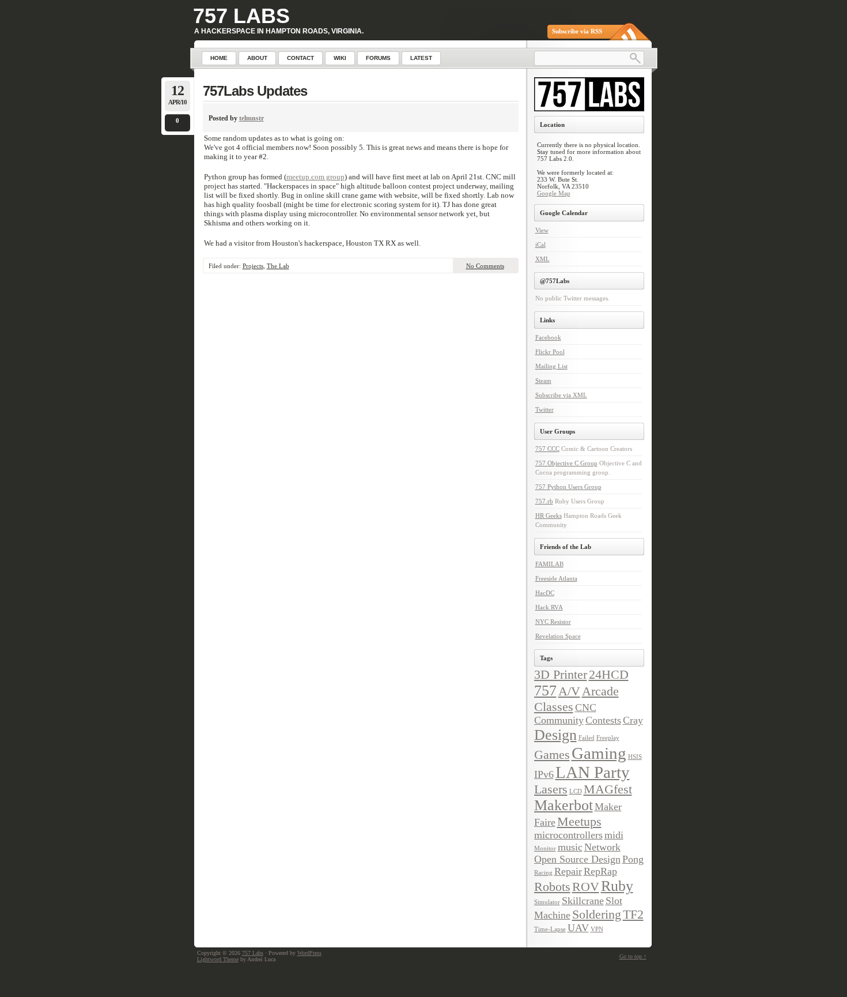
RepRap (600, 871)
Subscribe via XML (561, 395)
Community (559, 720)
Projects (253, 265)
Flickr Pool (550, 351)
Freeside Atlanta (556, 578)
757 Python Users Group (568, 486)
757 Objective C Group (566, 463)
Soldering (596, 914)
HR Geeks (548, 515)
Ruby (617, 886)
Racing (543, 873)
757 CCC (547, 448)
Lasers (551, 789)
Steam (543, 380)
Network (602, 847)
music (570, 847)
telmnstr (251, 118)
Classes (553, 706)
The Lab (278, 265)
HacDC (544, 592)
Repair (568, 871)
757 (545, 690)
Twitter (544, 409)
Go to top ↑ (632, 956)
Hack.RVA (549, 607)
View (542, 230)
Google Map (553, 193)
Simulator (547, 902)
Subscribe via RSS (577, 31)
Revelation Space (558, 636)
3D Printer (560, 674)
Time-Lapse (550, 929)
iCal (540, 244)
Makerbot (563, 805)
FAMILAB (549, 563)
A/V (569, 691)
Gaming (599, 753)
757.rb (544, 501)
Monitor (545, 848)
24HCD (609, 674)
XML (542, 258)
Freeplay (607, 738)
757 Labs (241, 16)
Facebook (548, 337)
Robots (552, 886)
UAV (578, 928)
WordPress (309, 953)
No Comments (485, 265)
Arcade (600, 691)
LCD (575, 791)
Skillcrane (583, 900)
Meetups (579, 821)
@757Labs (554, 280)
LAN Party (592, 772)
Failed (586, 738)
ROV (585, 886)
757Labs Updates (255, 91)
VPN (597, 929)
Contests (603, 720)
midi (613, 835)
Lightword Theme (218, 959)
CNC (585, 707)
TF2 (633, 914)
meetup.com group (315, 176)
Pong (633, 859)
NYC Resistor (553, 621)
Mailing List (551, 366)
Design (555, 735)
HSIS (635, 757)
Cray (633, 720)
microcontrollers (568, 835)
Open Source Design (577, 859)
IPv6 (544, 774)
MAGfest (608, 789)
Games (552, 754)
